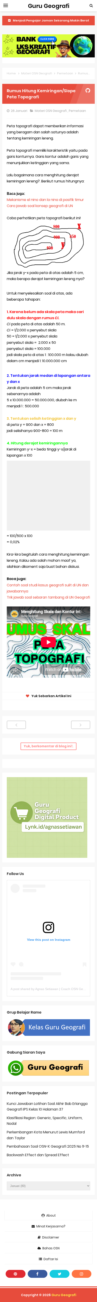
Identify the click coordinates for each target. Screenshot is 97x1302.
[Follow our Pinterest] (15, 1274)
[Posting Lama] (80, 725)
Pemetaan (78, 110)
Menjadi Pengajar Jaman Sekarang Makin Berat (51, 20)
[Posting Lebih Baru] (16, 725)
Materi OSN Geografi (51, 110)
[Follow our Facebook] (38, 1274)
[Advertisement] (48, 496)
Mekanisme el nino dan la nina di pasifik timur (45, 199)
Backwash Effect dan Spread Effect (38, 1155)
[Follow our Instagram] (82, 1274)
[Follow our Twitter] (59, 1274)
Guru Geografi (63, 1295)
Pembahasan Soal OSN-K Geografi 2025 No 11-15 (48, 1146)
